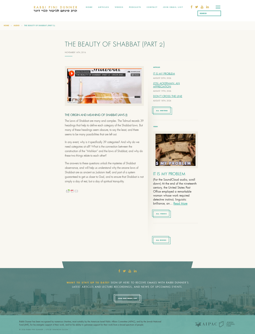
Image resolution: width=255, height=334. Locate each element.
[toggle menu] (218, 7)
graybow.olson (60, 329)
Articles (103, 7)
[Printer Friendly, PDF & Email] (72, 190)
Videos (119, 7)
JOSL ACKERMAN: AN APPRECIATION (166, 84)
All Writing (162, 111)
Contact (152, 7)
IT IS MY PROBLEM (164, 73)
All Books (161, 240)
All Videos (161, 214)
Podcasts (135, 7)
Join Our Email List (127, 298)
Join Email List (173, 7)
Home (89, 7)
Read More (180, 203)
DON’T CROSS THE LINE (167, 96)
